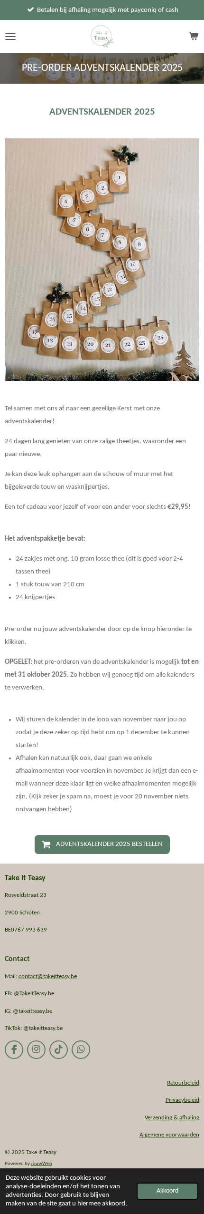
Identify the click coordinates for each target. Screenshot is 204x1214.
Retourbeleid (183, 1083)
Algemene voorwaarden (169, 1135)
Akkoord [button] (167, 1191)
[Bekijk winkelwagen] (193, 36)
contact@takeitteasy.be (48, 976)
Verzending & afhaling (172, 1118)
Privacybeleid (182, 1100)
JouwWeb (41, 1163)
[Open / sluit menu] (10, 36)
